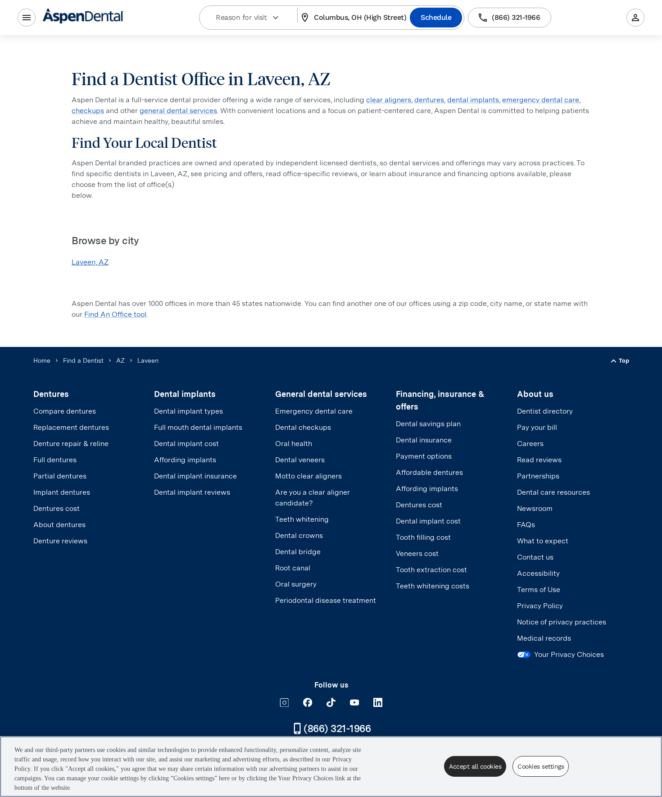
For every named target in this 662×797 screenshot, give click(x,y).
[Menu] (27, 18)
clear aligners (388, 100)
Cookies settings (540, 766)
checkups (88, 110)
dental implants (473, 100)
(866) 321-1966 (516, 17)
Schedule (436, 17)
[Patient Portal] (635, 18)
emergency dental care (540, 100)
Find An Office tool (115, 314)
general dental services (178, 110)
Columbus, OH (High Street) (360, 17)
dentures (429, 100)
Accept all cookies (475, 766)
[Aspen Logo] (83, 17)
